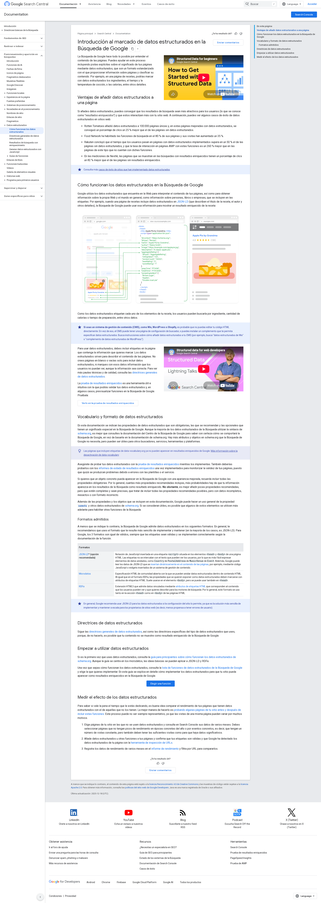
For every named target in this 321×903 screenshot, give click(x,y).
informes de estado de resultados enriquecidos (126, 468)
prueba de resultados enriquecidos (101, 383)
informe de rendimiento (165, 748)
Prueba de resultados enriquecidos (248, 852)
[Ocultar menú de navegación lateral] (40, 897)
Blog (109, 4)
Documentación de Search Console (158, 863)
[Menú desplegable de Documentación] (81, 4)
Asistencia (94, 4)
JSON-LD (182, 201)
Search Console (304, 14)
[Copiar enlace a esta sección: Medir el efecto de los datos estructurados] (160, 698)
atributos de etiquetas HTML (191, 586)
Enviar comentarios (228, 42)
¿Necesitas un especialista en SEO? (158, 847)
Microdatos (85, 573)
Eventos (146, 4)
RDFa (81, 586)
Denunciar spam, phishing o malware (68, 858)
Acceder (312, 4)
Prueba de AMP (238, 863)
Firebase (121, 882)
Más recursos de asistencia (63, 863)
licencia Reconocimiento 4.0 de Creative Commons (173, 784)
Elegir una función (160, 683)
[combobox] (260, 4)
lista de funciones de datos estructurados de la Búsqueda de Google (202, 667)
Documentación (68, 4)
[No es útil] (240, 33)
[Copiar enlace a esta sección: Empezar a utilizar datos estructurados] (152, 649)
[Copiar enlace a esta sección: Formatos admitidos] (113, 520)
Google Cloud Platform (144, 882)
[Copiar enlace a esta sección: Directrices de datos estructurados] (145, 623)
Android (91, 882)
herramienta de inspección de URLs (151, 742)
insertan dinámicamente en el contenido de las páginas (180, 564)
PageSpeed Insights (240, 858)
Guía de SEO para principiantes (156, 852)
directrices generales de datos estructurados (115, 631)
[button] (22, 30)
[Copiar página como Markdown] (133, 49)
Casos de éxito (165, 4)
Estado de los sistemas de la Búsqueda (160, 858)
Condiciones (55, 896)
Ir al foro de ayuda (58, 847)
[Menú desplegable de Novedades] (135, 4)
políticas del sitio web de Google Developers (147, 787)
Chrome (106, 882)
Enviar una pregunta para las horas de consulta (73, 852)
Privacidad (70, 896)
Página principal (85, 33)
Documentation (16, 14)
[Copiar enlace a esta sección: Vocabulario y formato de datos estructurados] (166, 417)
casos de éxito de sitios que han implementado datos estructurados (134, 169)
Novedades (124, 4)
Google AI (168, 882)
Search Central (36, 4)
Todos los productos (190, 882)
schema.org (84, 433)
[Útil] (235, 33)
